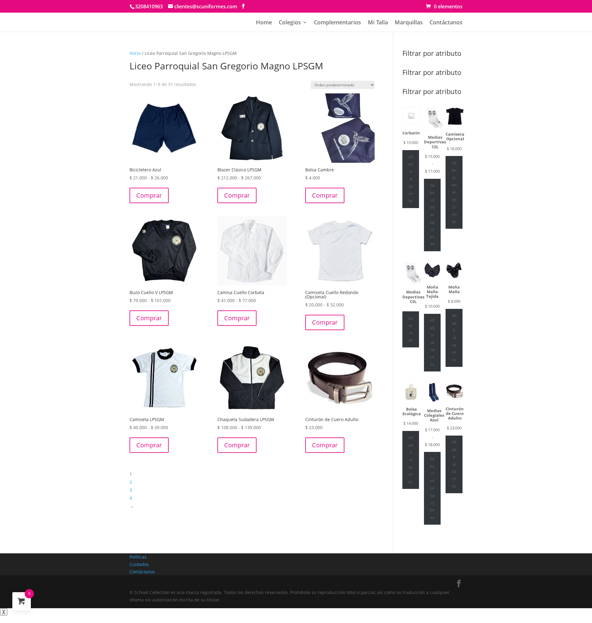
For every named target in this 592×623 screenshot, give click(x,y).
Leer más (411, 329)
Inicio (135, 53)
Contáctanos (446, 23)
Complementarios (337, 23)
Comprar (149, 195)
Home (264, 23)
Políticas (138, 557)
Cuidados (139, 564)
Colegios (290, 23)
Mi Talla (378, 23)
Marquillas (409, 23)
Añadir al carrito (410, 179)
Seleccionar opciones (432, 214)
